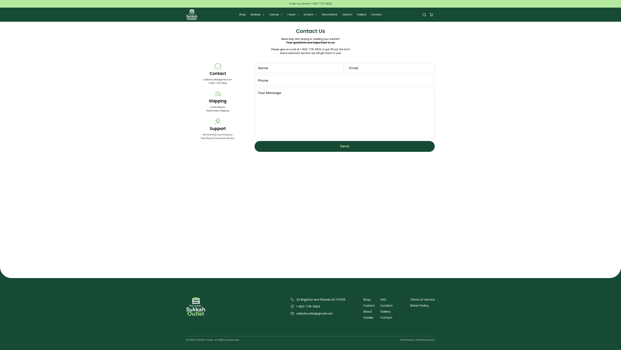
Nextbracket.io (425, 340)
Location (386, 305)
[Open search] (424, 14)
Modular (256, 14)
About (367, 311)
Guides (368, 317)
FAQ (383, 300)
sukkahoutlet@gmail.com (217, 79)
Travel (291, 14)
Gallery (361, 14)
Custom (347, 14)
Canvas (274, 14)
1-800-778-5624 (321, 4)
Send (344, 146)
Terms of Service (422, 300)
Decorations (329, 14)
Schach (309, 14)
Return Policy (419, 305)
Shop (242, 14)
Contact (376, 14)
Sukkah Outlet (205, 340)
